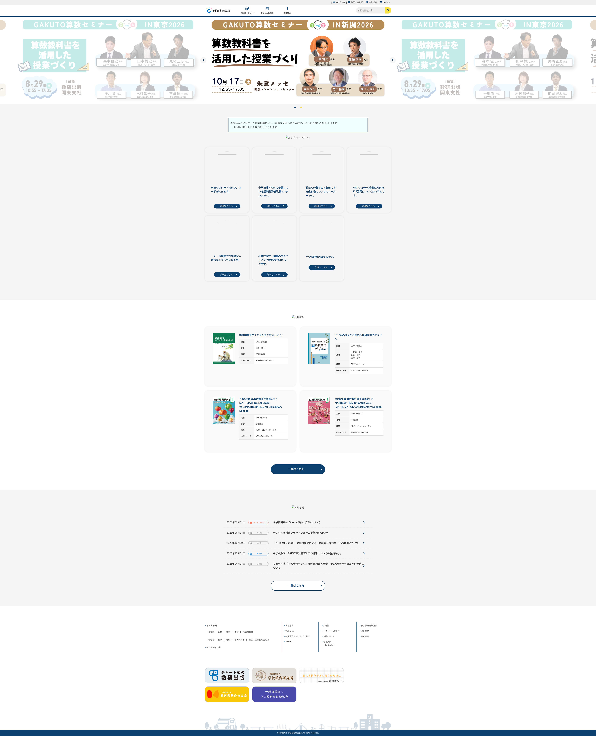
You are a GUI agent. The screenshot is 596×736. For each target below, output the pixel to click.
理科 (228, 632)
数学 (220, 640)
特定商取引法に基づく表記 (297, 636)
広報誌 (326, 625)
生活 (237, 632)
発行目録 (365, 636)
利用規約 (365, 631)
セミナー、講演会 (331, 631)
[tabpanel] (298, 60)
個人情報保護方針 (369, 625)
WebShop (289, 631)
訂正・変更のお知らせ (259, 640)
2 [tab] (301, 107)
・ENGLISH (328, 645)
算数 (220, 632)
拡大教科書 (248, 632)
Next (393, 60)
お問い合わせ (329, 636)
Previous (203, 60)
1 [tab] (294, 107)
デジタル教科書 (213, 647)
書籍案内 (289, 625)
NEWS (288, 642)
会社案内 (327, 642)
